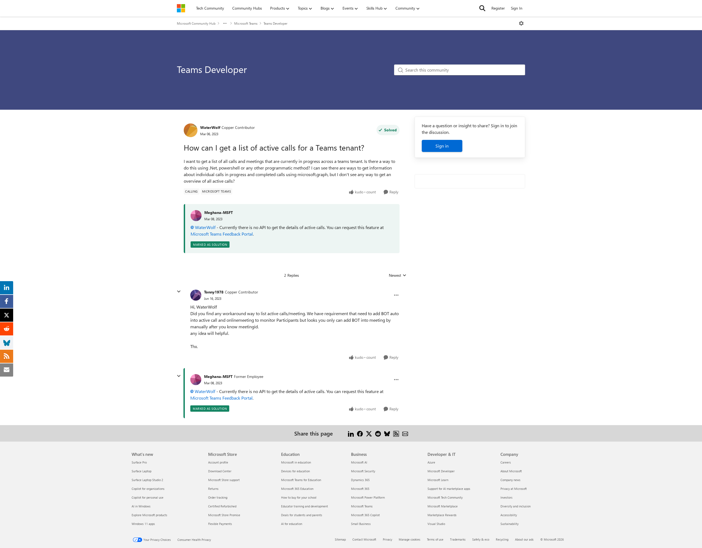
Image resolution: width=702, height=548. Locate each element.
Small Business (361, 524)
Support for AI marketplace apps (449, 489)
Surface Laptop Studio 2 (147, 480)
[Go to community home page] (181, 8)
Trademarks (458, 539)
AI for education (291, 524)
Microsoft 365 (360, 489)
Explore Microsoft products (149, 515)
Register (498, 8)
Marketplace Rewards (442, 515)
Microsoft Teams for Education (301, 480)
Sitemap (340, 539)
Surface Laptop (141, 471)
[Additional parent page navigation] (225, 23)
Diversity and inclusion (515, 506)
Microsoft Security (363, 471)
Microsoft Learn (438, 480)
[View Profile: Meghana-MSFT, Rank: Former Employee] (195, 379)
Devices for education (295, 471)
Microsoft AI (359, 462)
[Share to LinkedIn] (351, 433)
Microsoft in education (296, 462)
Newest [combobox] (397, 275)
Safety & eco (480, 539)
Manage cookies (409, 539)
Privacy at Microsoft (513, 489)
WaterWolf (210, 127)
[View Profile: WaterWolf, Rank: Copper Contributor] (190, 130)
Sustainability (509, 524)
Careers (505, 462)
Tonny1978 (213, 292)
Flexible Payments (220, 524)
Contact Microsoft (364, 539)
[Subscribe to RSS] (396, 433)
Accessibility (508, 515)
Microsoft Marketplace (443, 506)
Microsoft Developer (441, 471)
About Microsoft (511, 471)
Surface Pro (139, 462)
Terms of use (435, 539)
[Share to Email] (405, 433)
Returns (213, 489)
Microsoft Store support (224, 480)
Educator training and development (304, 506)
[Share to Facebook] (360, 433)
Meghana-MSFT (218, 212)
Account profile (218, 462)
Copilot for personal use (147, 497)
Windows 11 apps (143, 524)
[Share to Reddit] (378, 433)
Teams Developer (275, 23)
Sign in (442, 146)
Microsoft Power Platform (368, 497)
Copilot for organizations (148, 489)
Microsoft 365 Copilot (365, 515)
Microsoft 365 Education (297, 489)
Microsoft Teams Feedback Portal (222, 234)
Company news (510, 480)
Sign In (516, 8)
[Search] (482, 8)
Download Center (219, 471)
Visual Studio (436, 524)
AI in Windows (141, 506)
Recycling (502, 539)
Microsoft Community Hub (196, 23)
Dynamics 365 (360, 480)
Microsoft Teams (245, 23)
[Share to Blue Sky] (387, 433)
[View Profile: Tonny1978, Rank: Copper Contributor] (195, 295)
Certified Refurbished (222, 506)
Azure (431, 462)
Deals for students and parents (301, 515)
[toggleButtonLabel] (521, 23)
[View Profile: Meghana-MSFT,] (196, 215)
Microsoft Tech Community (445, 497)
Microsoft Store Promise (224, 515)
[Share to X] (369, 433)
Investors (506, 497)
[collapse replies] (179, 291)
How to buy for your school (298, 497)
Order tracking (217, 497)
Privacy (387, 539)
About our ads (524, 539)
